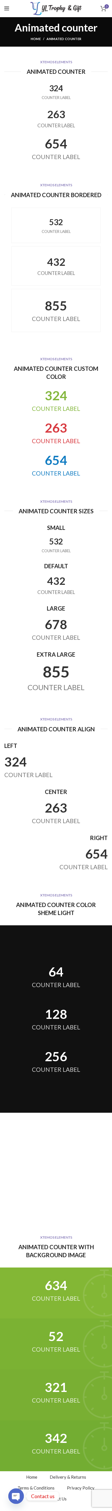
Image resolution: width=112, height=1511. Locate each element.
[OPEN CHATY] (16, 1496)
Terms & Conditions (36, 1487)
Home (36, 39)
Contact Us (56, 1498)
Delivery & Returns (68, 1477)
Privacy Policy (80, 1487)
